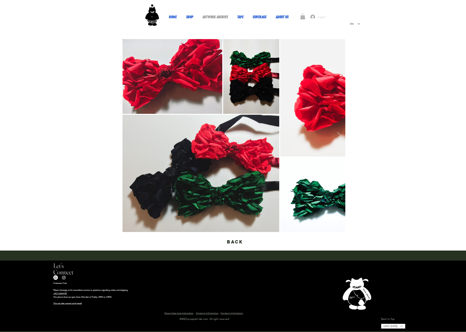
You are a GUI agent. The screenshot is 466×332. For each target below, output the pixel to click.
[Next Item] (339, 135)
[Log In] (313, 16)
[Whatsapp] (55, 277)
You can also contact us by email (67, 304)
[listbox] (393, 326)
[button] (302, 16)
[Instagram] (64, 277)
